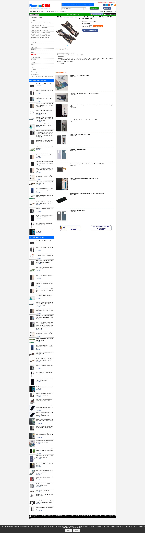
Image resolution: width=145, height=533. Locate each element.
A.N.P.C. (31, 518)
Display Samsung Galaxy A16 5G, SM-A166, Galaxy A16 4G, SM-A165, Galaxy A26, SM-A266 (44, 105)
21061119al (62, 69)
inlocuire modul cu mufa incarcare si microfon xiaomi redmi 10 (70, 70)
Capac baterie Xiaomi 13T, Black (77, 210)
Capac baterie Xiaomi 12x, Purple (78, 149)
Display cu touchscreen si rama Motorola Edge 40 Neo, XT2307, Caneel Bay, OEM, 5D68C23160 (44, 119)
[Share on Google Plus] (109, 5)
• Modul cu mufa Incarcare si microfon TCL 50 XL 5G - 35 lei (107, 2)
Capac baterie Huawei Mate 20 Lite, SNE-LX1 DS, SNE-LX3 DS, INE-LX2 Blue (44, 190)
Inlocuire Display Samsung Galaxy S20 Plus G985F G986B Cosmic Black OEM (44, 421)
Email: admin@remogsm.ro (108, 11)
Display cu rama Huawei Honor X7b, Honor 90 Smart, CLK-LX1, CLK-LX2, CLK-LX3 (44, 98)
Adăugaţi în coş (98, 26)
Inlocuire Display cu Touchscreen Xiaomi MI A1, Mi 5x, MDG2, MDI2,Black (87, 193)
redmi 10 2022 (69, 69)
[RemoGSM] (39, 8)
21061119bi (107, 70)
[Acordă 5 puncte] (67, 49)
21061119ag (83, 69)
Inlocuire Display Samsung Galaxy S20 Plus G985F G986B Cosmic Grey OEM (44, 434)
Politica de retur (97, 515)
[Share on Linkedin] (112, 5)
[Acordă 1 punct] (60, 49)
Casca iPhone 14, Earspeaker (42, 490)
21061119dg (76, 69)
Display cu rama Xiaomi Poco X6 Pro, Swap (80, 134)
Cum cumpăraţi (72, 5)
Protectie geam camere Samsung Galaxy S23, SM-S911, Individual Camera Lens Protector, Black (44, 176)
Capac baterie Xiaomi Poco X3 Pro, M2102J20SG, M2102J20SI (84, 93)
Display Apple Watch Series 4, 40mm (44, 83)
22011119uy (94, 70)
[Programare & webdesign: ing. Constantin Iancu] (33, 517)
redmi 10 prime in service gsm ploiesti (96, 69)
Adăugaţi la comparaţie (90, 30)
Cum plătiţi (82, 5)
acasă (64, 5)
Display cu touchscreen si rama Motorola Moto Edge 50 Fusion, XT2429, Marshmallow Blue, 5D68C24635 (44, 407)
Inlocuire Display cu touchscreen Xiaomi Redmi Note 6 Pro (84, 119)
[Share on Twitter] (106, 5)
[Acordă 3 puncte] (64, 49)
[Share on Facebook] (104, 5)
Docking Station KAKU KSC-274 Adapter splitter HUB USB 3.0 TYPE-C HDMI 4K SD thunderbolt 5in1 (44, 112)
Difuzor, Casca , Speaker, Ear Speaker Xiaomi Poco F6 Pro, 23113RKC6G (87, 163)
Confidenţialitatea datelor (86, 515)
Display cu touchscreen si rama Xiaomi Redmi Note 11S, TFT (84, 178)
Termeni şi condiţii (75, 515)
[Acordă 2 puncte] (62, 49)
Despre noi (66, 515)
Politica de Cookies (123, 526)
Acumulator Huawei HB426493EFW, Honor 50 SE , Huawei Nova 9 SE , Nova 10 (44, 163)
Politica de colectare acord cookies (54, 515)
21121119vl (101, 70)
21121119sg (88, 70)
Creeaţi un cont (94, 8)
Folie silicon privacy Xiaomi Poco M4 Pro (79, 75)
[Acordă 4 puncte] (65, 49)
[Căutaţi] (84, 9)
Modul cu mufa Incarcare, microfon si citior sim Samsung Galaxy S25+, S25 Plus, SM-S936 (44, 472)
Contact (90, 5)
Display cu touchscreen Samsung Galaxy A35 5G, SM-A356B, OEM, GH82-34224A (44, 450)
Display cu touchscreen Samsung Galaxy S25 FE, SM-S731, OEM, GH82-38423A (44, 170)
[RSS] (115, 5)
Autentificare (107, 8)
